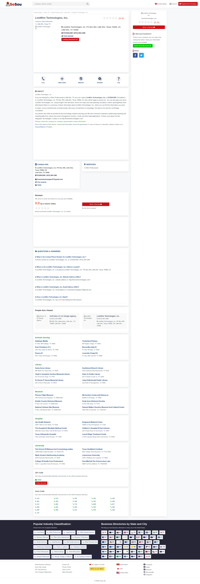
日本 (121, 568)
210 (37, 498)
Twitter (147, 567)
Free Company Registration (43, 572)
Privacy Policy (66, 567)
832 (56, 507)
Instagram (148, 574)
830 (37, 507)
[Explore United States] (14, 3)
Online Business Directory (43, 564)
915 (94, 507)
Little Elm (40, 24)
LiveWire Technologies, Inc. (108, 316)
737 (37, 513)
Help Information (67, 572)
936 (113, 507)
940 (37, 510)
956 (56, 510)
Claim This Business (141, 46)
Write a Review (95, 204)
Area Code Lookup (40, 567)
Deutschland (124, 564)
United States (124, 572)
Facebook (148, 564)
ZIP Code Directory (41, 569)
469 (113, 501)
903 (75, 507)
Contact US (65, 564)
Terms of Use (66, 569)
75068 (39, 185)
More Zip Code (41, 483)
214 (56, 498)
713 (75, 504)
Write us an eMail (97, 569)
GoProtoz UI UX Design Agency (63, 316)
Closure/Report (40, 127)
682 (56, 504)
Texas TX (47, 24)
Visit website (68, 36)
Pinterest (148, 569)
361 (37, 501)
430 (75, 501)
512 (37, 504)
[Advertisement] (81, 55)
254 (75, 498)
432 (94, 501)
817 (113, 504)
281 (94, 498)
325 (113, 498)
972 (75, 510)
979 (94, 510)
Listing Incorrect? (69, 39)
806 (94, 504)
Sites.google (149, 572)
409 (56, 501)
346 (113, 510)
